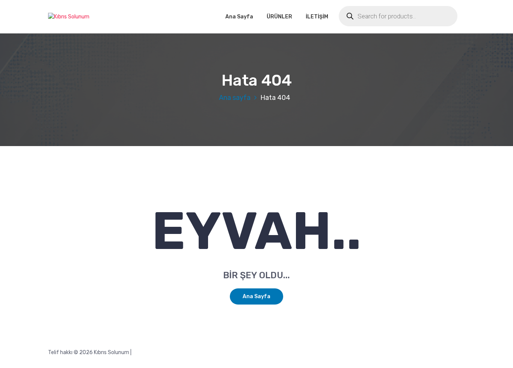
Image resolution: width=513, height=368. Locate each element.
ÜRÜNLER (279, 17)
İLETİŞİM (317, 17)
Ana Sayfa (239, 17)
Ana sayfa (234, 98)
